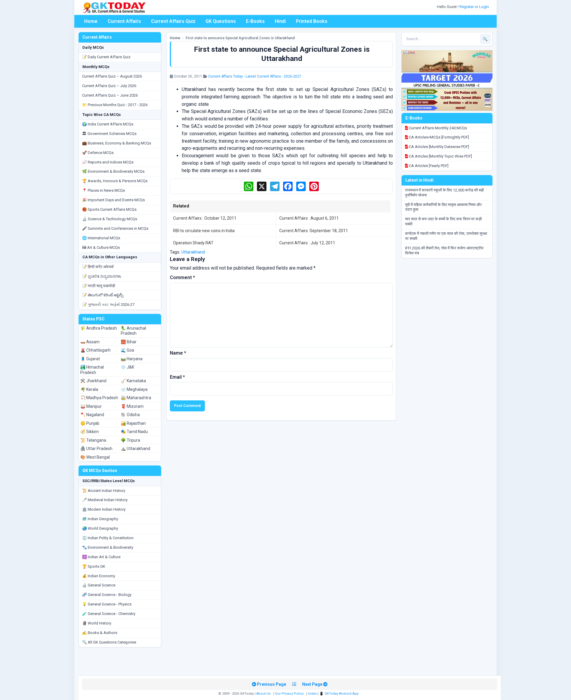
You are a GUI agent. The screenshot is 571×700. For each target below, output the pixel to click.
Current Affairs (124, 21)
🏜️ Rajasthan (133, 423)
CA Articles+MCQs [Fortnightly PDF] (438, 137)
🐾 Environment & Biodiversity (107, 547)
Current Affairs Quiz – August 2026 (112, 76)
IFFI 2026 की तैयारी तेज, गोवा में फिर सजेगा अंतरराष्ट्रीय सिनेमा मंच (444, 250)
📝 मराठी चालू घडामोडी (98, 286)
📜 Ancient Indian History (103, 490)
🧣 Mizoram (132, 406)
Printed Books (311, 21)
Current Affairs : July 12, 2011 (307, 242)
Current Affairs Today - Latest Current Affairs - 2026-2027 (254, 76)
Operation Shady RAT (193, 242)
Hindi (280, 21)
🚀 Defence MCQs (98, 152)
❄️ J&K (127, 367)
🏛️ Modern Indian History (104, 509)
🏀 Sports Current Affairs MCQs (109, 209)
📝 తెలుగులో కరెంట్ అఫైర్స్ (102, 295)
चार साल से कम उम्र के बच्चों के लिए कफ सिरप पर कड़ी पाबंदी (443, 221)
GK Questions (221, 21)
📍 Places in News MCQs (103, 190)
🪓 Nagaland (92, 414)
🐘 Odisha (130, 414)
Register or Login (474, 6)
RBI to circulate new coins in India (204, 230)
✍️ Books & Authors (99, 632)
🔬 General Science (98, 585)
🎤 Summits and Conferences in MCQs (115, 228)
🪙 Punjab (89, 423)
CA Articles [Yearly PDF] (428, 165)
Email (177, 377)
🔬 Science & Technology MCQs (109, 219)
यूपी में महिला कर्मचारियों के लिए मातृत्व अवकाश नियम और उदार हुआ (443, 207)
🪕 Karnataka (133, 380)
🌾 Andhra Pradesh (98, 328)
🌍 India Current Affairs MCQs (107, 124)
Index (312, 694)
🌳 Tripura (130, 440)
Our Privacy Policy (289, 694)
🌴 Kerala (89, 389)
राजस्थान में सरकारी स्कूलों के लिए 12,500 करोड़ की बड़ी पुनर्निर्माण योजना (444, 192)
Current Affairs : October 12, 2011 (204, 218)
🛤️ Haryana (131, 358)
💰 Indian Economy (98, 576)
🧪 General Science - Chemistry (108, 613)
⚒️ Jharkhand (93, 380)
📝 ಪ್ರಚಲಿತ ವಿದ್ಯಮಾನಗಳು (101, 276)
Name (178, 353)
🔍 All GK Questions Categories (109, 642)
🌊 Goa (127, 350)
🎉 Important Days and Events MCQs (113, 200)
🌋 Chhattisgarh (95, 350)
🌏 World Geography (100, 528)
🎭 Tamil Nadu (134, 431)
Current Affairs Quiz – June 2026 (110, 95)
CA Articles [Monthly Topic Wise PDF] (440, 156)
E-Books (255, 21)
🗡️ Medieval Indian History (105, 500)
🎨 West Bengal (95, 457)
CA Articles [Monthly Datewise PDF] (438, 146)
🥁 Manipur (91, 406)
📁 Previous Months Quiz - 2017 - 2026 (115, 105)
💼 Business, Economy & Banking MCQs (116, 143)
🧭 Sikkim (89, 431)
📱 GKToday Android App (339, 694)
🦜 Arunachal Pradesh (133, 331)
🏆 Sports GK (93, 566)
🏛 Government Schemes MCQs (109, 133)
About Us (263, 694)
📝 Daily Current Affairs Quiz (106, 57)
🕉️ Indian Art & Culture (101, 557)
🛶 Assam (90, 341)
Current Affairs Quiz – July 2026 (109, 86)
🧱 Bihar (129, 341)
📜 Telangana (93, 440)
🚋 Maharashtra (136, 397)
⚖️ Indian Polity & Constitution (108, 538)
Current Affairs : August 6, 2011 (309, 218)
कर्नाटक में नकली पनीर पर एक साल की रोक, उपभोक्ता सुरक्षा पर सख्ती (446, 236)
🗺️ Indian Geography (100, 519)
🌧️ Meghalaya (134, 389)
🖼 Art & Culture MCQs (101, 247)
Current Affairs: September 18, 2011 (313, 230)
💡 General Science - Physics (106, 604)
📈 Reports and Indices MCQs (108, 162)
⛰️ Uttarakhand (135, 448)
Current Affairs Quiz (173, 21)
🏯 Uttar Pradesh (96, 448)
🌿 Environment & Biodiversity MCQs (113, 171)
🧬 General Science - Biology (106, 594)
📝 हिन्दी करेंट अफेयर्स (98, 267)
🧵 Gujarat (90, 358)
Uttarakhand (193, 252)
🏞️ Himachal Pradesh (92, 370)
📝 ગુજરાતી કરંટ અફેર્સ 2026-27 (108, 304)
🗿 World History (96, 623)
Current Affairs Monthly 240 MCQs (437, 128)
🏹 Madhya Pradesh (99, 397)
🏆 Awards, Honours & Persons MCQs (115, 181)
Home (91, 21)
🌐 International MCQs (101, 238)
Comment (182, 277)
